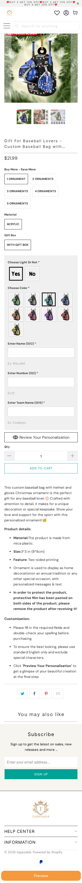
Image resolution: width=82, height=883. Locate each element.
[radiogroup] (41, 273)
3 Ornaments (17, 191)
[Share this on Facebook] (34, 694)
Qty (7, 447)
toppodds (24, 852)
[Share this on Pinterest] (46, 694)
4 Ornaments (45, 191)
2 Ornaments (43, 179)
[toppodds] (9, 13)
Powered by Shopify (47, 852)
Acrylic (13, 224)
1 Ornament (16, 179)
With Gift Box (17, 245)
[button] (41, 262)
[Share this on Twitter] (22, 694)
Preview (41, 875)
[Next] (74, 66)
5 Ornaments (17, 203)
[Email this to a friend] (58, 694)
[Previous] (7, 66)
